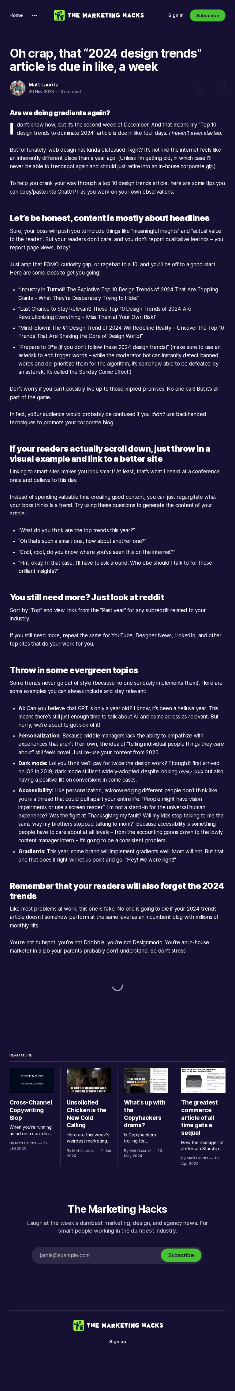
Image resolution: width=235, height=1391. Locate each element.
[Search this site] (155, 15)
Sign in (176, 15)
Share (211, 88)
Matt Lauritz (43, 84)
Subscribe (207, 15)
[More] (34, 15)
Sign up (117, 1341)
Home (16, 15)
